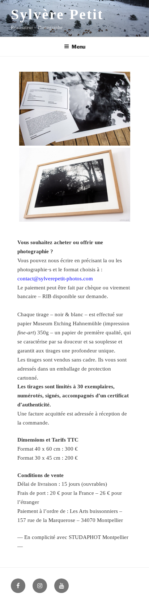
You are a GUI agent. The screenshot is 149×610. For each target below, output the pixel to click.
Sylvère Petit (57, 14)
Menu (78, 46)
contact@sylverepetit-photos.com (55, 278)
